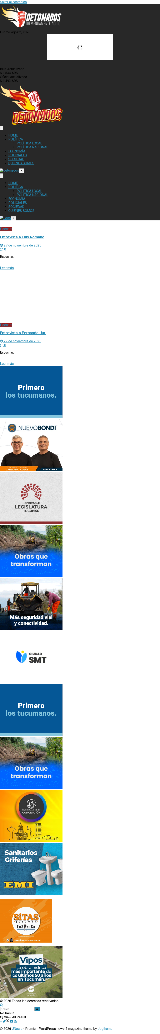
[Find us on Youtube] (12, 1021)
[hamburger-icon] (1, 128)
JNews (17, 1029)
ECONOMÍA (16, 151)
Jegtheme (105, 1029)
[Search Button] (1, 1005)
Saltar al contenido (13, 2)
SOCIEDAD (16, 159)
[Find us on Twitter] (6, 1021)
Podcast (6, 229)
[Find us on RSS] (15, 1021)
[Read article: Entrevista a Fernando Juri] (80, 296)
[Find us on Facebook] (1, 1021)
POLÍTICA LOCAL (29, 143)
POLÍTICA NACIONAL (32, 147)
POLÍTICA (15, 139)
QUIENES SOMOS (21, 163)
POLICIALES (17, 155)
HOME (13, 135)
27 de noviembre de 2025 (22, 245)
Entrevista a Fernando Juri (23, 333)
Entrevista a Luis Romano (22, 237)
